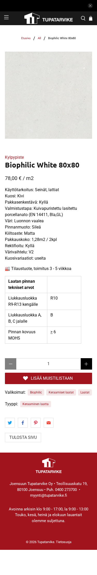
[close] (90, 5)
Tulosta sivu (23, 437)
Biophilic (36, 392)
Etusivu (26, 38)
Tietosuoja (63, 542)
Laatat (84, 392)
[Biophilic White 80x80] (48, 95)
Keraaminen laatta (36, 404)
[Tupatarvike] (48, 18)
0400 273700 (66, 489)
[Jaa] (10, 423)
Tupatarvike (45, 542)
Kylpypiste (14, 157)
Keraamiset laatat (61, 392)
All (39, 38)
